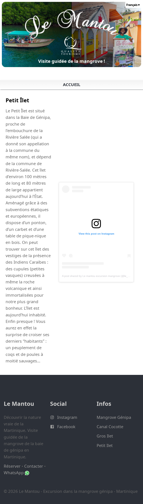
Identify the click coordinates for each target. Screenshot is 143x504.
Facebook (65, 426)
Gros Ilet (105, 436)
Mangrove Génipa (114, 417)
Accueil (71, 84)
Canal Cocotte (110, 426)
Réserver (12, 466)
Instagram (66, 417)
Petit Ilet (105, 445)
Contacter (33, 466)
